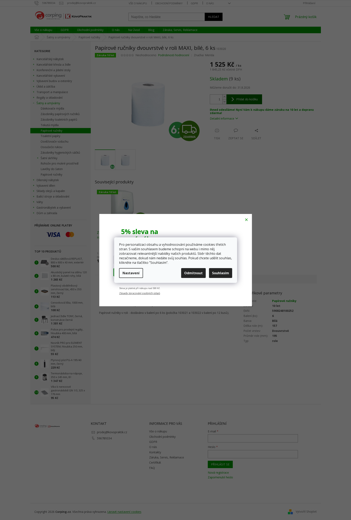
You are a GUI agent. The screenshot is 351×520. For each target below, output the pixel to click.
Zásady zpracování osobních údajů (139, 292)
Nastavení (131, 273)
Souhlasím (220, 273)
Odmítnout (193, 273)
